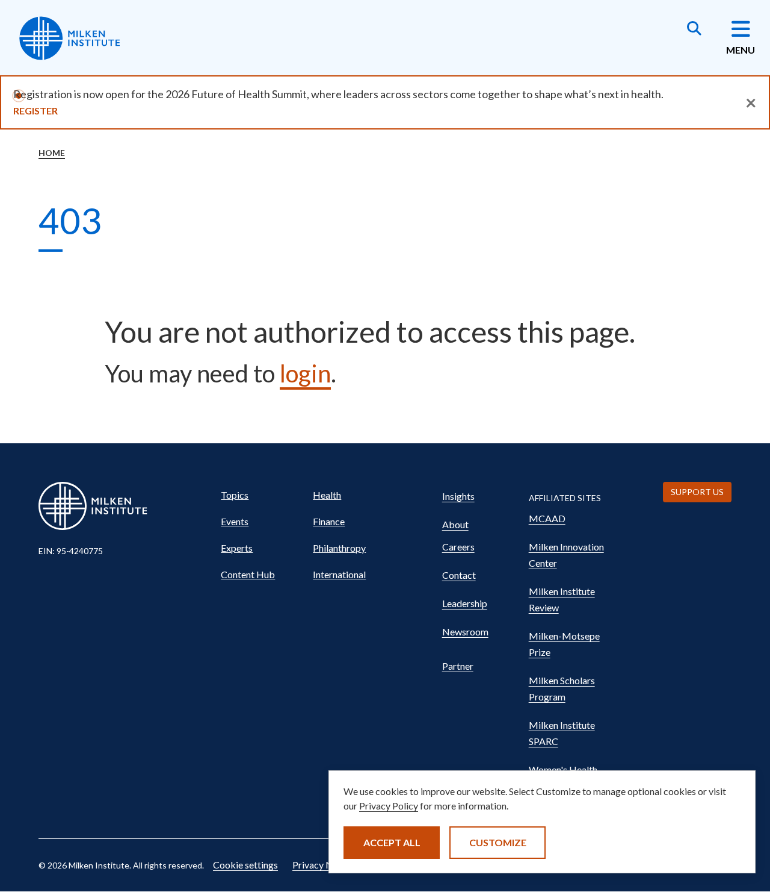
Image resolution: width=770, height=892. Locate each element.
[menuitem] (261, 495)
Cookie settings (245, 864)
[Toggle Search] (694, 29)
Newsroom (465, 631)
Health (327, 495)
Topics (234, 495)
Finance (329, 521)
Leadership (464, 603)
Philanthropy (339, 548)
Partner (457, 666)
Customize (497, 842)
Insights (458, 496)
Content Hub (248, 574)
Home (51, 153)
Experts (237, 548)
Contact (459, 575)
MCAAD (547, 518)
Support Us (697, 492)
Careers (458, 546)
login (305, 373)
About (455, 524)
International (339, 574)
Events (234, 521)
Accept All (391, 842)
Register (35, 110)
